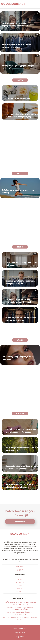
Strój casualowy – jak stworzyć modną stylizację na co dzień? (20, 603)
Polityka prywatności (20, 628)
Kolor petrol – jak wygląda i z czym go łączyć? (18, 67)
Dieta (20, 80)
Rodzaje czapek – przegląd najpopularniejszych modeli (15, 24)
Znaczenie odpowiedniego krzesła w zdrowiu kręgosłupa (21, 467)
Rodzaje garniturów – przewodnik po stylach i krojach (18, 45)
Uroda (20, 340)
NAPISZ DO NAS (20, 522)
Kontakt (20, 570)
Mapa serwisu (20, 632)
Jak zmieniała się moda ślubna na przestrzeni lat (20, 613)
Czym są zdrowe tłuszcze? (17, 98)
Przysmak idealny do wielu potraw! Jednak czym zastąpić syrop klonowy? (21, 115)
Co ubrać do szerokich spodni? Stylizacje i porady (20, 618)
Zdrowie (20, 413)
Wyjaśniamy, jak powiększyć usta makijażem (17, 358)
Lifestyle (20, 173)
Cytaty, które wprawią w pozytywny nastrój (18, 191)
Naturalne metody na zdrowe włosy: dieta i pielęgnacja (19, 485)
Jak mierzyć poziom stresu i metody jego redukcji (22, 449)
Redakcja (20, 567)
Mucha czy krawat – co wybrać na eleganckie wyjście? (20, 319)
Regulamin (20, 637)
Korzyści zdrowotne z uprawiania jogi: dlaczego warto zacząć (20, 430)
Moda (20, 247)
